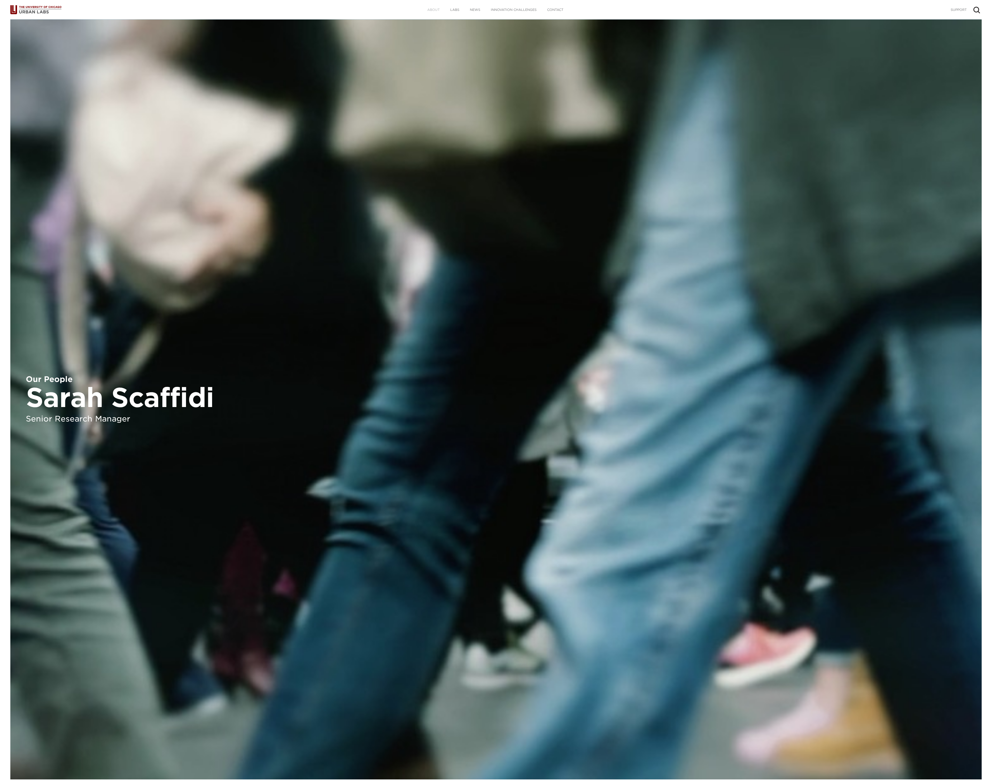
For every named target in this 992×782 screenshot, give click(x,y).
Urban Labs (35, 9)
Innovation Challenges (514, 10)
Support (959, 10)
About (433, 10)
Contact (555, 10)
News (475, 10)
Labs (454, 10)
